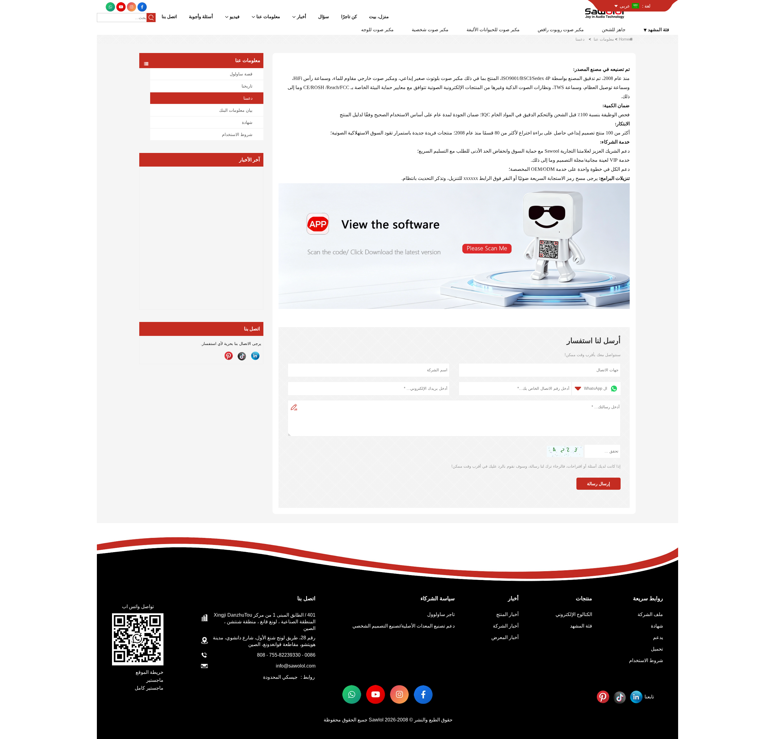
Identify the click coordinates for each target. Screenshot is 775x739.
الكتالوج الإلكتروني (574, 614)
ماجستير (154, 680)
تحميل (657, 648)
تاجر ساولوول (441, 614)
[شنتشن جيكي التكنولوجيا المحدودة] (605, 11)
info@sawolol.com (295, 665)
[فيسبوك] (141, 6)
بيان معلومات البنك (235, 110)
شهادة (247, 122)
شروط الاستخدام (237, 134)
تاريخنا (247, 86)
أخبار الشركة (506, 625)
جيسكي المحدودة (280, 677)
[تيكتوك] (241, 355)
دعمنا (247, 98)
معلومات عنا (604, 39)
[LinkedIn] (255, 355)
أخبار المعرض (505, 637)
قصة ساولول (241, 73)
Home (624, 39)
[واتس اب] (110, 6)
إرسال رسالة (598, 483)
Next (261, 228)
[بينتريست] (228, 355)
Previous (142, 228)
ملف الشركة (650, 614)
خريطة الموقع (149, 672)
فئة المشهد (581, 625)
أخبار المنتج (507, 614)
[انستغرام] (131, 6)
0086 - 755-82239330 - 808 (286, 655)
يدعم (658, 637)
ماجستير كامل (149, 688)
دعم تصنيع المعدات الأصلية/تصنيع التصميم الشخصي (403, 625)
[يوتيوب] (120, 6)
